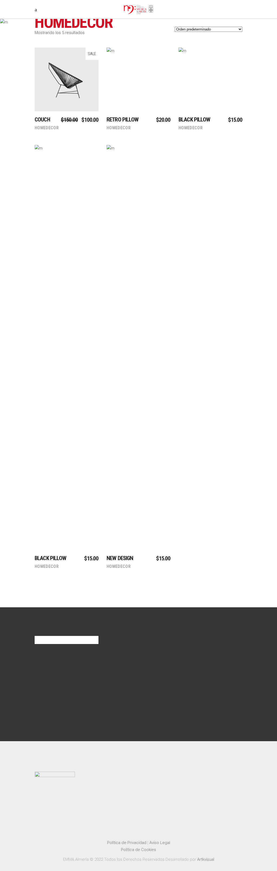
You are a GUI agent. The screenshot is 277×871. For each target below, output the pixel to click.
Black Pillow (194, 119)
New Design (120, 558)
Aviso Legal (159, 842)
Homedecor (47, 127)
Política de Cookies (138, 849)
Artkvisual (205, 859)
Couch (42, 119)
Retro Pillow (122, 119)
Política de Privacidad (126, 842)
